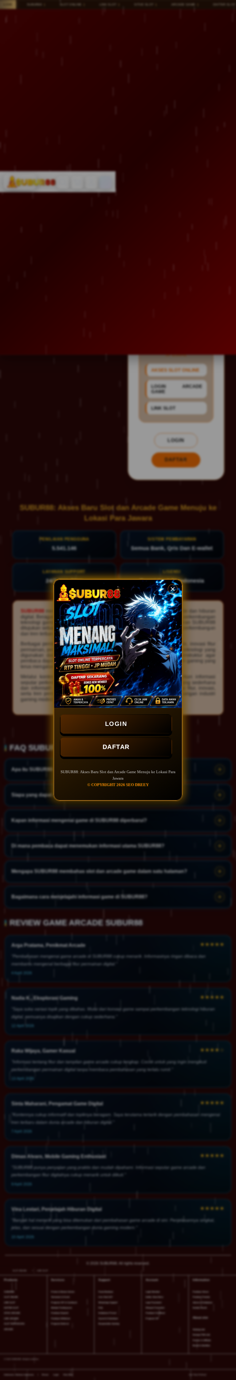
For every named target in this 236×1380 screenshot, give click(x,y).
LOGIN (116, 723)
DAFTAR (116, 746)
